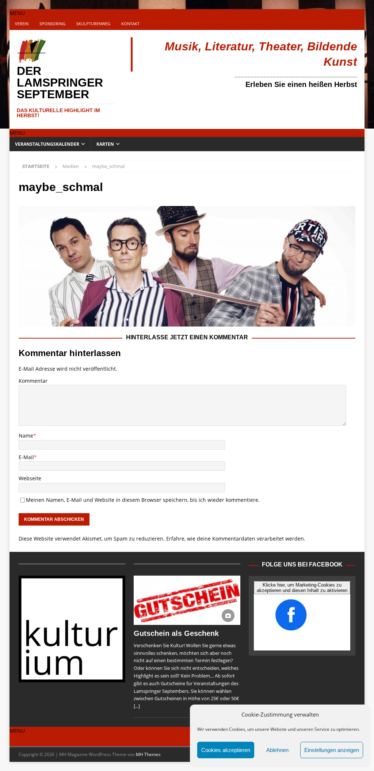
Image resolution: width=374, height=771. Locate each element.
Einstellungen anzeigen (331, 750)
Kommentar (33, 380)
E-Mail (26, 457)
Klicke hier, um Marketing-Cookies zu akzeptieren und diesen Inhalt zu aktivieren (302, 587)
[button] (17, 12)
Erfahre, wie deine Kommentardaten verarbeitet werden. (235, 538)
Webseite (30, 478)
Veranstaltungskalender (47, 144)
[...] (137, 706)
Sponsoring (52, 23)
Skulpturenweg (93, 23)
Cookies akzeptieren (225, 750)
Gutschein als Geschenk (176, 633)
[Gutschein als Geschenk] (187, 600)
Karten (105, 144)
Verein (21, 23)
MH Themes (148, 754)
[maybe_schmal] (187, 322)
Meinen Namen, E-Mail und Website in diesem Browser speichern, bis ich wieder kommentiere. (143, 499)
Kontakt (130, 23)
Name (26, 435)
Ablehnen (277, 750)
